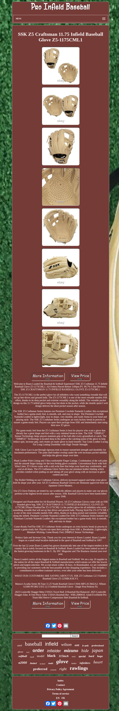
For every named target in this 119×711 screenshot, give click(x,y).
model (40, 656)
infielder (54, 651)
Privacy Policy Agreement (60, 689)
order (38, 650)
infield (51, 644)
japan (97, 650)
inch (27, 652)
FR (63, 698)
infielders (85, 663)
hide (85, 650)
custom (53, 670)
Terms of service (60, 693)
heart (98, 662)
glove (62, 661)
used (19, 645)
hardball (42, 664)
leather (74, 663)
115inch (64, 656)
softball (22, 656)
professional (98, 645)
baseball (33, 644)
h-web (85, 645)
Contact (60, 685)
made (50, 663)
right (63, 669)
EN (58, 698)
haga (100, 656)
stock (73, 656)
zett (77, 645)
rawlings (79, 668)
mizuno (71, 650)
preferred (40, 669)
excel (32, 657)
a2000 (22, 662)
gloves (20, 651)
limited (33, 663)
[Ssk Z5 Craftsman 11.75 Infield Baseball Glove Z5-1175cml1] (60, 66)
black (51, 656)
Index (60, 680)
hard (91, 656)
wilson (66, 644)
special (82, 656)
